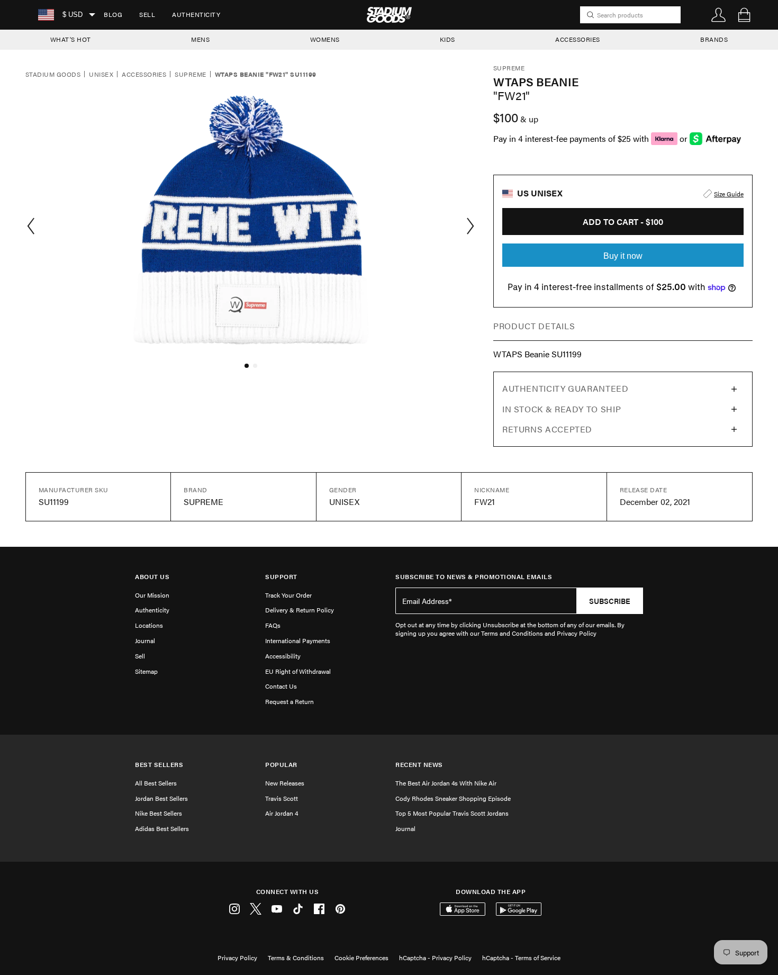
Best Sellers (159, 764)
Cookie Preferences (361, 957)
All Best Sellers (156, 783)
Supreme (190, 74)
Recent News (419, 764)
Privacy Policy (237, 957)
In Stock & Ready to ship (561, 409)
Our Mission (152, 595)
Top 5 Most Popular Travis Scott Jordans (452, 813)
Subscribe (609, 600)
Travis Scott (281, 798)
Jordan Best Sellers (161, 798)
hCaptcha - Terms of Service (521, 957)
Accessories (144, 74)
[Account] (718, 14)
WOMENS (325, 39)
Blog (113, 14)
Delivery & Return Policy (299, 610)
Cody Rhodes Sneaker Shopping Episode (453, 798)
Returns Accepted (547, 429)
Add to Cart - (623, 221)
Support (281, 576)
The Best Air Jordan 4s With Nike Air (445, 783)
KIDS (447, 39)
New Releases (284, 783)
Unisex (101, 74)
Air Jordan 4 (281, 813)
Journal (145, 640)
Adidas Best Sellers (162, 828)
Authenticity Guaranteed (565, 388)
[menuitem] (113, 15)
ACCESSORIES (577, 39)
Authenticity (196, 14)
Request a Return (289, 701)
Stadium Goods (52, 74)
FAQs (273, 625)
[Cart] (744, 14)
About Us (152, 576)
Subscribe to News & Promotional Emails (473, 576)
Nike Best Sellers (158, 813)
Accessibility (283, 656)
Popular (281, 764)
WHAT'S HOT (70, 39)
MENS (200, 39)
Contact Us (281, 686)
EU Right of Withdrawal (298, 671)
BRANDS (714, 39)
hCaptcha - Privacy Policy (435, 957)
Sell (147, 14)
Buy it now (623, 255)
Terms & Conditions (296, 957)
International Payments (297, 640)
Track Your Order (288, 595)
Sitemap (146, 671)
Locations (149, 625)
